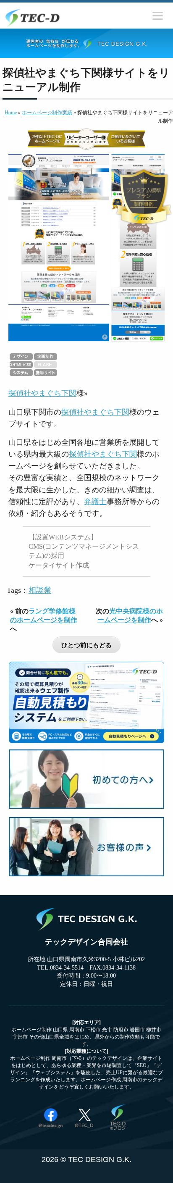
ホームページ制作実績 (47, 113)
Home (11, 113)
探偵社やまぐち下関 (42, 393)
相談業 (40, 590)
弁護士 (95, 501)
